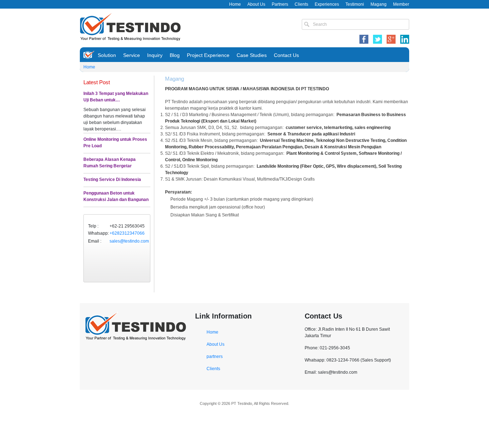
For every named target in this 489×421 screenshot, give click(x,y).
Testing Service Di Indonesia (112, 179)
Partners (280, 4)
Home (235, 4)
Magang (379, 4)
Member (401, 4)
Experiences (327, 4)
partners (215, 356)
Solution (107, 55)
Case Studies (252, 55)
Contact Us (286, 55)
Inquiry (155, 55)
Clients (301, 4)
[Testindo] (130, 26)
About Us (256, 4)
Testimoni (354, 4)
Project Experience (208, 55)
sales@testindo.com (129, 241)
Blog (175, 55)
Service (131, 55)
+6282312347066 (127, 233)
